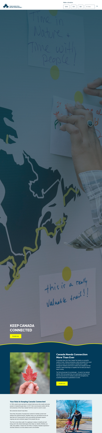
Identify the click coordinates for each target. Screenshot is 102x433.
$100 (66, 6)
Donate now (15, 336)
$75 (74, 6)
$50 (81, 6)
